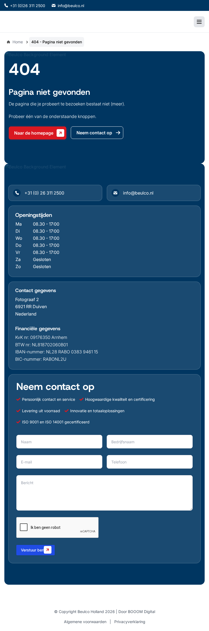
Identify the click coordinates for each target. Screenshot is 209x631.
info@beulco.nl (71, 5)
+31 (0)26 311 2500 (27, 5)
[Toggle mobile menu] (199, 21)
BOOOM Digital (141, 611)
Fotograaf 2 (27, 299)
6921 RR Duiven (31, 306)
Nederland (25, 314)
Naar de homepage (33, 133)
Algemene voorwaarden (85, 621)
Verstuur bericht (35, 550)
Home (18, 42)
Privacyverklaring (129, 621)
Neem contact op (94, 132)
